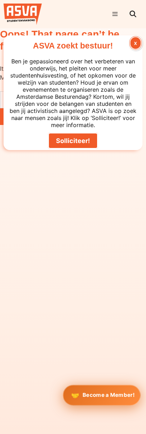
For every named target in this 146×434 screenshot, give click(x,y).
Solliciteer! (73, 140)
